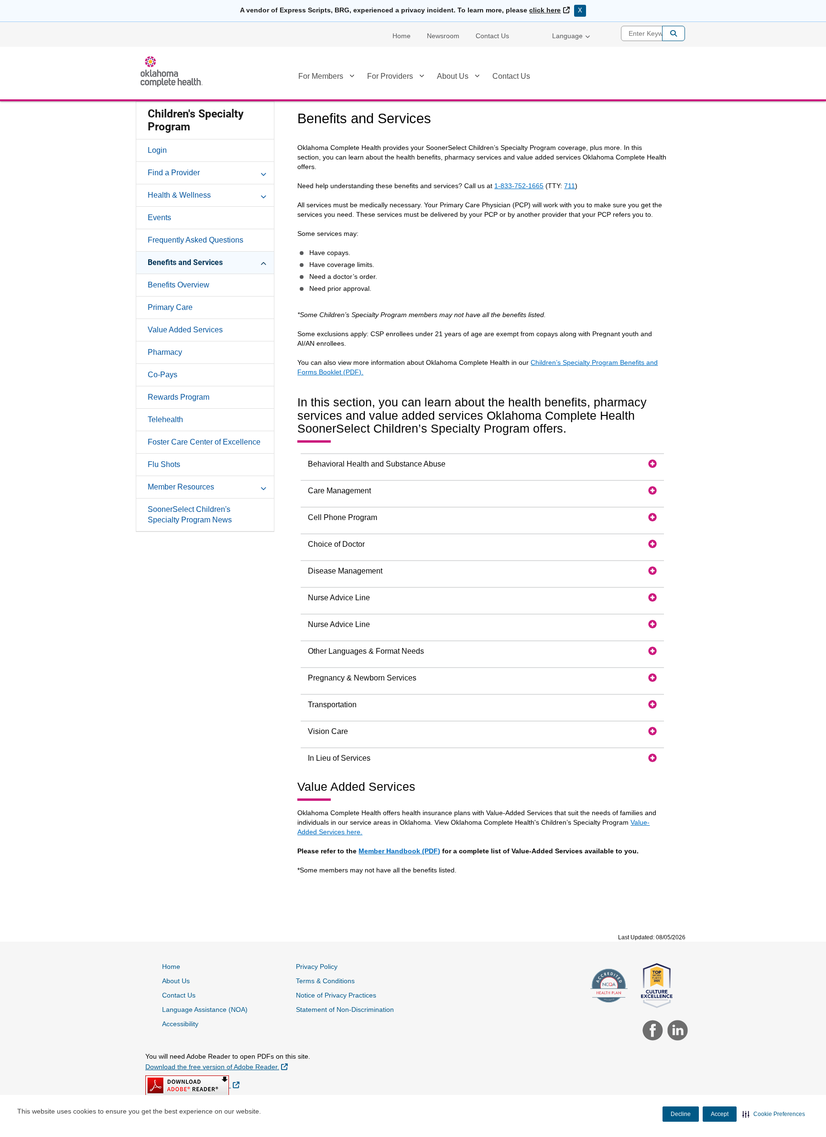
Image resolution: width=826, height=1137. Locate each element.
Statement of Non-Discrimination (345, 1009)
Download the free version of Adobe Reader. (216, 1067)
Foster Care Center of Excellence (204, 442)
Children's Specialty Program (196, 120)
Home (401, 36)
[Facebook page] (651, 1031)
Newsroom (443, 36)
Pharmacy (165, 352)
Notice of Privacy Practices (336, 995)
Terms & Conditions (325, 981)
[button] (773, 1114)
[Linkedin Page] (675, 1031)
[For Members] (352, 78)
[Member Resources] (263, 486)
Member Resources (181, 487)
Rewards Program (178, 397)
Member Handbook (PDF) (399, 851)
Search (673, 33)
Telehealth (165, 419)
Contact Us (492, 36)
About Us (452, 76)
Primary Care (170, 307)
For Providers (390, 76)
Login (157, 150)
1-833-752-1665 (518, 186)
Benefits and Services (185, 262)
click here (549, 10)
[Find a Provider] (263, 172)
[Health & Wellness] (263, 195)
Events (159, 217)
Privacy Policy (316, 966)
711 (569, 186)
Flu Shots (164, 464)
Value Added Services (185, 330)
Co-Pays (162, 375)
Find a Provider (174, 173)
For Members (320, 76)
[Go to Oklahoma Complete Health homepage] (171, 72)
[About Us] (477, 78)
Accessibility (180, 1024)
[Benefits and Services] (263, 262)
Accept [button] (719, 1114)
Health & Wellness (179, 195)
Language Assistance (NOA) (205, 1009)
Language (567, 36)
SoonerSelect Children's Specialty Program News (190, 514)
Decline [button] (681, 1114)
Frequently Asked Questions (195, 240)
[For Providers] (421, 78)
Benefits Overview (178, 285)
